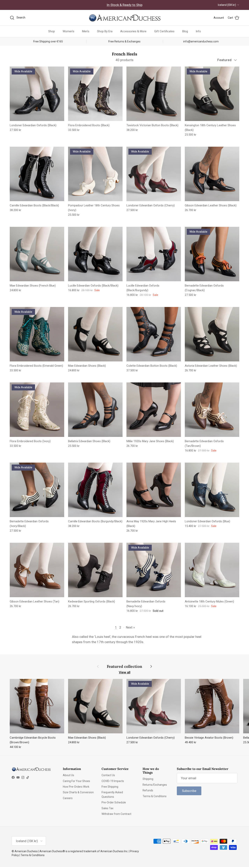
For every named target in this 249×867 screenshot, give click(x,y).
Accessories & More (133, 31)
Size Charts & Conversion (78, 792)
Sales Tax (107, 808)
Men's (85, 31)
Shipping (148, 778)
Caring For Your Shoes (76, 781)
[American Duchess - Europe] (124, 18)
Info (198, 31)
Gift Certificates (164, 31)
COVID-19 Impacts (113, 781)
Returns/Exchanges (155, 784)
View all (124, 672)
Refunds (148, 790)
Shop (51, 31)
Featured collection (124, 666)
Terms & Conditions (155, 796)
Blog (185, 31)
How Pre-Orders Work (76, 786)
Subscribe (189, 791)
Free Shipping (110, 786)
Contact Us (108, 775)
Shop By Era (104, 31)
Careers (68, 798)
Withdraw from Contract (116, 813)
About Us (68, 775)
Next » (130, 627)
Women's (68, 31)
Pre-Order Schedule (114, 802)
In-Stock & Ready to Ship (124, 5)
